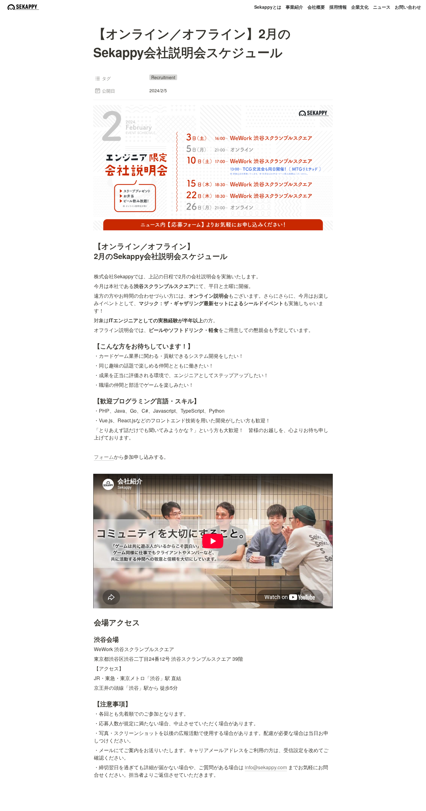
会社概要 (316, 7)
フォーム (104, 456)
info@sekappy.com (266, 767)
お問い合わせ (408, 7)
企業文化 (360, 7)
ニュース (381, 7)
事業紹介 (294, 7)
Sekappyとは (267, 7)
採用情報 (338, 7)
